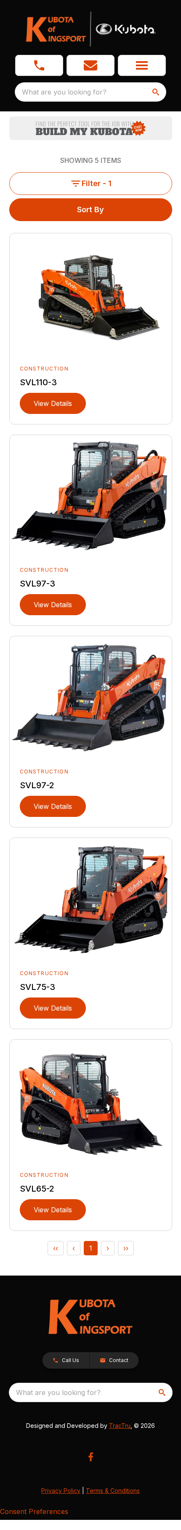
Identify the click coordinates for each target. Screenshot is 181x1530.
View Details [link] (53, 403)
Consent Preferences (34, 1511)
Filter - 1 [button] (97, 183)
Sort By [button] (90, 209)
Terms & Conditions (113, 1490)
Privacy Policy (60, 1490)
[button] (39, 65)
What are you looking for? (64, 92)
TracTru (119, 1425)
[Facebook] (90, 1456)
